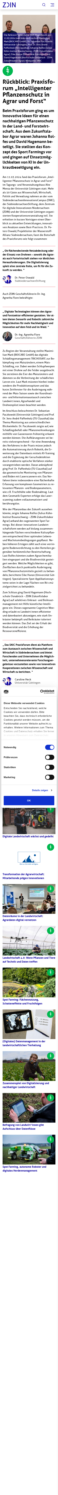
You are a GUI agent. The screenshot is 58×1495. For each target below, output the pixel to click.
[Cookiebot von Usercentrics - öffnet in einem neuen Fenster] (41, 692)
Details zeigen (40, 790)
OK (29, 800)
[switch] (49, 757)
